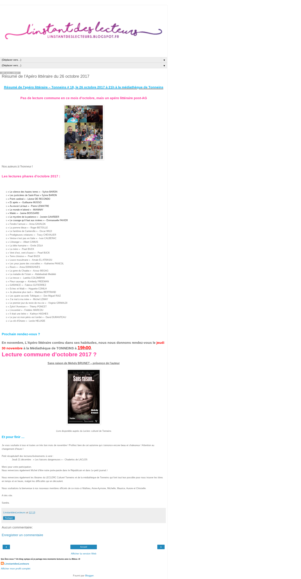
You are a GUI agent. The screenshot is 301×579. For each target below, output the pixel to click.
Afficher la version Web (83, 553)
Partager (9, 518)
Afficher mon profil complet (15, 568)
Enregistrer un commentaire (22, 535)
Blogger (89, 575)
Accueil (83, 547)
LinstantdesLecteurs (16, 563)
